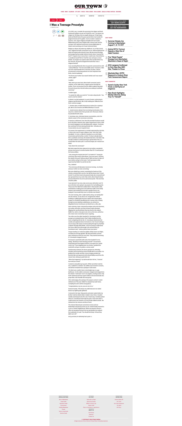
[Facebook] (54, 31)
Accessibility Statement (103, 421)
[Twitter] (58, 31)
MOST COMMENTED (110, 81)
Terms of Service (86, 421)
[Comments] (62, 31)
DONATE (128, 1)
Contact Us (101, 16)
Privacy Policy (94, 421)
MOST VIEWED (108, 37)
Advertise (91, 16)
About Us (82, 16)
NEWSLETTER (120, 1)
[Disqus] (77, 337)
